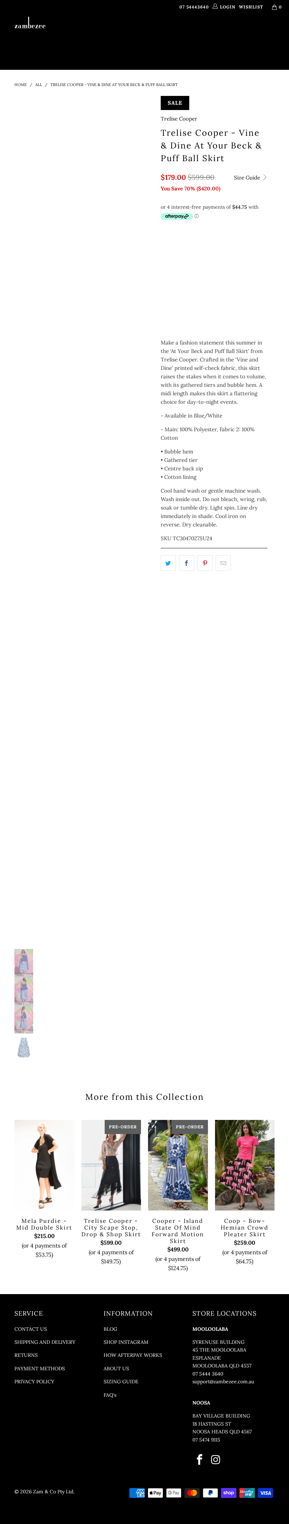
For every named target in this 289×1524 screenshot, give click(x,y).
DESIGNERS (138, 33)
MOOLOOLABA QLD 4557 (221, 1366)
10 (186, 245)
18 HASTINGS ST (211, 1424)
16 (238, 245)
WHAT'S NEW (79, 33)
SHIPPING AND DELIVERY (44, 1342)
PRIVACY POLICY (34, 1381)
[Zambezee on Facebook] (199, 1460)
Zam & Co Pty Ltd (53, 1491)
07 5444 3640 (207, 1374)
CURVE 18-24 (256, 33)
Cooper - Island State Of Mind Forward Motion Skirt (178, 1165)
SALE (157, 50)
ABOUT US (116, 1368)
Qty (165, 309)
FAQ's (110, 1395)
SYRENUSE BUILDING (218, 1342)
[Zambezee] (30, 22)
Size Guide (248, 177)
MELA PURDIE (212, 33)
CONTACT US (30, 1329)
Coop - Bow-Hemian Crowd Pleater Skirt (245, 1165)
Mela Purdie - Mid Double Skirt (44, 1165)
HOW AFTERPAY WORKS (133, 1355)
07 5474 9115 (206, 1440)
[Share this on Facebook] (186, 563)
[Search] (179, 50)
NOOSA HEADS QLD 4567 (222, 1431)
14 (221, 245)
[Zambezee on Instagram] (216, 1460)
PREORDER (177, 33)
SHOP (107, 33)
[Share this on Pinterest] (205, 563)
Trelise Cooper (179, 118)
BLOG (110, 1329)
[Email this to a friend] (223, 563)
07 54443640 (194, 7)
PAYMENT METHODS (39, 1368)
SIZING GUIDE (121, 1381)
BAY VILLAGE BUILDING (221, 1416)
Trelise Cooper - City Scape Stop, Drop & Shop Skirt (111, 1165)
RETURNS (26, 1355)
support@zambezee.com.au (223, 1381)
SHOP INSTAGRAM (126, 1342)
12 (203, 245)
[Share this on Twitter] (168, 563)
